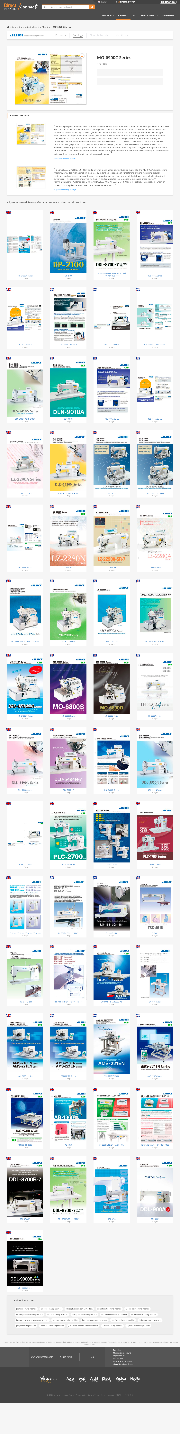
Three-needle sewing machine (52, 1326)
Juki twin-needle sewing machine (114, 1314)
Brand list (117, 1350)
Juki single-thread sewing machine (29, 1314)
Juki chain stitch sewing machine (65, 1320)
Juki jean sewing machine (26, 1326)
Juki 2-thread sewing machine (123, 1320)
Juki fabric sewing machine (51, 1309)
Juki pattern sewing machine (150, 1320)
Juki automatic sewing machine (109, 1309)
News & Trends (148, 15)
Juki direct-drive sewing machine (143, 1314)
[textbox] (65, 7)
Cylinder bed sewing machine (138, 1326)
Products (107, 15)
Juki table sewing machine (57, 1314)
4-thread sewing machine (112, 1326)
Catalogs (123, 15)
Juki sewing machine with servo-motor (83, 1326)
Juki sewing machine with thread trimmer (32, 1320)
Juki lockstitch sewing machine (137, 1309)
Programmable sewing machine (94, 1320)
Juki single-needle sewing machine (79, 1309)
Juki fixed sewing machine (26, 1309)
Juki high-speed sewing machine (84, 1314)
